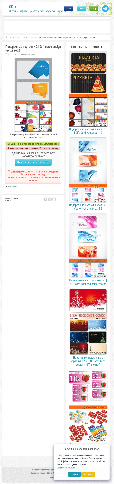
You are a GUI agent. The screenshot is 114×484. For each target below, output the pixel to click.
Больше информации (66, 468)
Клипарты (12, 54)
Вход (93, 8)
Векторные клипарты (26, 54)
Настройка (88, 474)
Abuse (52, 477)
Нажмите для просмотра (33, 162)
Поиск (68, 8)
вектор (14, 187)
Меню (81, 8)
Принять (74, 474)
